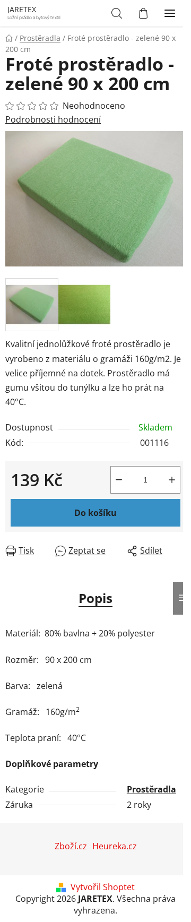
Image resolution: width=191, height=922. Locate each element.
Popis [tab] (95, 598)
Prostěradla (151, 789)
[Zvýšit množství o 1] (172, 480)
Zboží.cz (71, 846)
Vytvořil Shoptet (103, 887)
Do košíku (95, 513)
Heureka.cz (114, 846)
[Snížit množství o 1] (119, 480)
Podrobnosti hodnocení (53, 119)
